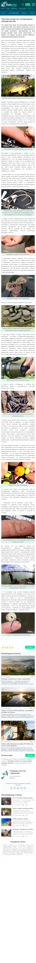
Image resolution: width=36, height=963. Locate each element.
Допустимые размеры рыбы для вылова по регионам (24, 808)
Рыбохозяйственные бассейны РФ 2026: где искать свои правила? (17, 745)
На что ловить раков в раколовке (24, 798)
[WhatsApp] (21, 788)
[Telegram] (25, 788)
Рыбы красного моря (20, 819)
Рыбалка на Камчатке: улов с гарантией (15, 679)
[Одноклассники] (14, 788)
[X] (18, 788)
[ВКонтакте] (11, 788)
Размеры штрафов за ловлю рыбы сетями (24, 829)
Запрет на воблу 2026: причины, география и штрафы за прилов (17, 711)
